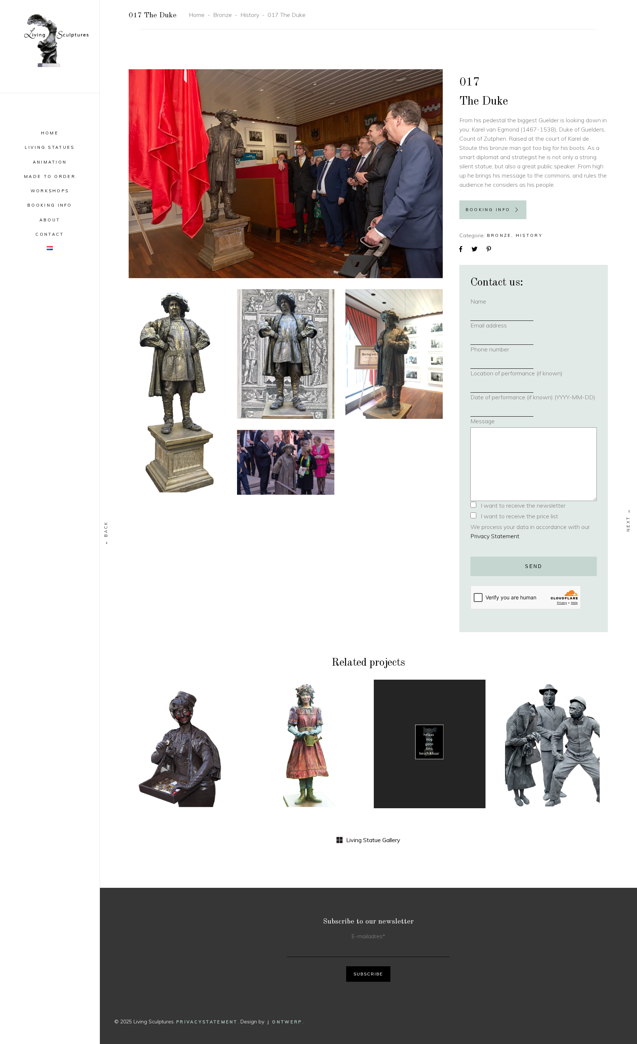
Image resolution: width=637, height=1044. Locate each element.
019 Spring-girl (306, 752)
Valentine (205, 739)
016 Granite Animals (552, 752)
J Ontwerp (284, 1021)
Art (404, 734)
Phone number (501, 349)
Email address (500, 325)
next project (628, 520)
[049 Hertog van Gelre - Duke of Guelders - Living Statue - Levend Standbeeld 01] (286, 173)
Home (197, 14)
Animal (530, 729)
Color (285, 729)
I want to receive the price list (519, 516)
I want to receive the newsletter (523, 505)
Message (482, 421)
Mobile (175, 739)
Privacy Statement (494, 536)
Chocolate (165, 729)
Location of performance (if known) (516, 373)
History (249, 14)
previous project (106, 533)
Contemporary (436, 734)
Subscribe (368, 974)
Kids (154, 739)
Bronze (222, 14)
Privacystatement (207, 1021)
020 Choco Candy (184, 752)
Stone (552, 739)
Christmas (204, 729)
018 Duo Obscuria (429, 748)
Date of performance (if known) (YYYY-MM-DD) (532, 397)
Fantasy (310, 729)
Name (490, 301)
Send (533, 566)
